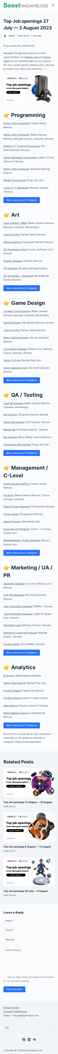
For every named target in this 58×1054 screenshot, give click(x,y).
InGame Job (31, 57)
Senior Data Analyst (14, 683)
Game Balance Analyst (16, 713)
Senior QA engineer (14, 422)
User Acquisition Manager (17, 606)
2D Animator (10, 268)
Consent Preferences (15, 1011)
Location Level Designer (17, 311)
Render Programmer (14, 180)
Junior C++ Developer (16, 187)
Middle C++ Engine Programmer (21, 146)
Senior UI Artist (12, 360)
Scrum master (11, 514)
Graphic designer (13, 260)
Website (10, 939)
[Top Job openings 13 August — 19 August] (28, 782)
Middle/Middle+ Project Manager (21, 540)
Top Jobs (37, 36)
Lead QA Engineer (13, 403)
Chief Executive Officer (16, 483)
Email (9, 930)
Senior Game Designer (16, 337)
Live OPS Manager (14, 594)
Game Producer (12, 521)
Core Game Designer (15, 349)
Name (9, 920)
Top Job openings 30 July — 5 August (25, 891)
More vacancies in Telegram (21, 200)
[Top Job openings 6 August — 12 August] (28, 827)
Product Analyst (12, 690)
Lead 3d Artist (11, 234)
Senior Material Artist (15, 367)
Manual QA (9, 429)
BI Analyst (9, 675)
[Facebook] (23, 1039)
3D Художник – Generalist (18, 275)
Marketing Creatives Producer (20, 632)
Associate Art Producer (16, 529)
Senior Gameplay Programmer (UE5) (24, 157)
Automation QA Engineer (17, 444)
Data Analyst (10, 705)
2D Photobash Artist (14, 249)
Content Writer (11, 644)
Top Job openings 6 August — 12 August (27, 846)
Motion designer (12, 242)
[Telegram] (34, 1039)
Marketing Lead (12, 625)
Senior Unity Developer (16, 123)
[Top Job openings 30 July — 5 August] (28, 871)
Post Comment (14, 989)
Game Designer (12, 322)
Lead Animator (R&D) (15, 223)
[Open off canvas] (53, 5)
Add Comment (13, 950)
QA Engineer (10, 414)
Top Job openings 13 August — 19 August (27, 802)
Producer (8, 495)
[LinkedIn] (29, 1039)
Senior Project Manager (16, 506)
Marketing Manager (14, 583)
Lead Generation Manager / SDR (21, 613)
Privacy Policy (11, 1007)
